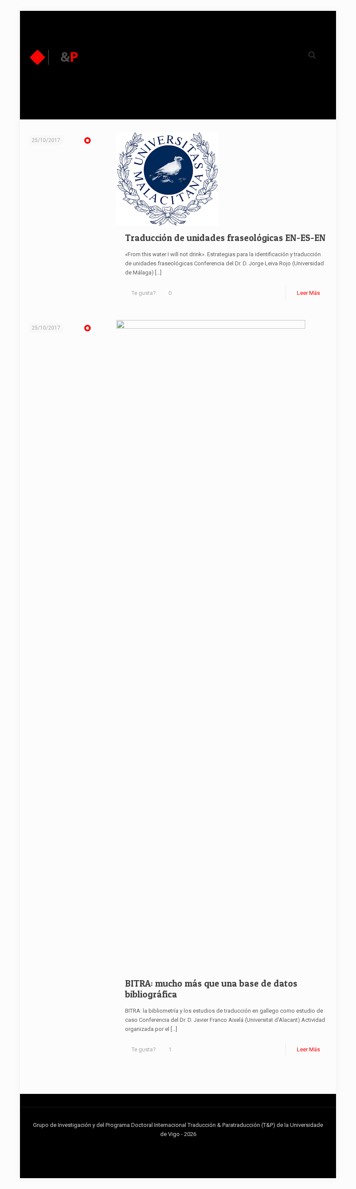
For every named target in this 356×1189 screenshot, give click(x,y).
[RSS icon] (191, 1147)
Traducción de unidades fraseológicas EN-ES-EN (225, 237)
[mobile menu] (277, 57)
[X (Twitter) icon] (173, 1147)
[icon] (182, 1147)
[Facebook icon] (164, 1147)
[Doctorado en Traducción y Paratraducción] (54, 56)
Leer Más (308, 293)
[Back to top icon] (314, 1171)
